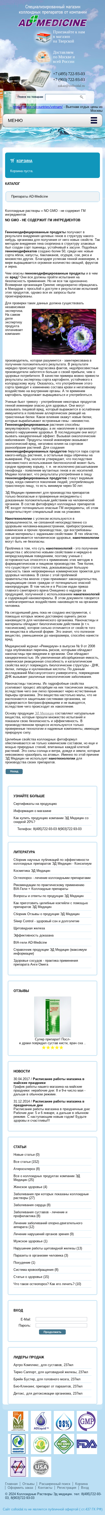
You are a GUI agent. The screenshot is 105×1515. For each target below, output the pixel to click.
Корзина (24, 161)
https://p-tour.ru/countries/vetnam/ (38, 107)
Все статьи (22, 1162)
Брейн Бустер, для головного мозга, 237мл (47, 1379)
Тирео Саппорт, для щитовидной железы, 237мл (51, 1372)
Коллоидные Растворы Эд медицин (44, 1494)
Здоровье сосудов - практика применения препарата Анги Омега (46, 962)
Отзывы (28, 1484)
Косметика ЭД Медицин (32, 871)
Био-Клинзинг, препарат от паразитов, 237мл (48, 1386)
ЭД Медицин (44, 713)
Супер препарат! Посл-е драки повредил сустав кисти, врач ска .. (52, 1041)
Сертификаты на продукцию (35, 804)
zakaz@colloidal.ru (71, 86)
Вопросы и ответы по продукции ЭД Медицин (49, 896)
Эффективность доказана (34, 935)
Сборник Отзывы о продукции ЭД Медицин (47, 914)
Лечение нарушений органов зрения (41, 1234)
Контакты (45, 1488)
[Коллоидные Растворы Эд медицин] (52, 13)
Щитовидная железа (29, 928)
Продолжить (52, 1331)
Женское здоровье (28, 1187)
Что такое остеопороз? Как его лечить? (44, 1284)
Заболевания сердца (30, 1205)
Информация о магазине (32, 811)
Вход (85, 1488)
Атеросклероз (24, 1169)
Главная (11, 1484)
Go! (82, 97)
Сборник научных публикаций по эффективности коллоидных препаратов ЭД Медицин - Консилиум (52, 861)
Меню (15, 120)
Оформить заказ (20, 1488)
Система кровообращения (34, 1270)
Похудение (22, 1262)
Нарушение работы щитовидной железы (44, 1248)
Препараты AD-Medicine (29, 196)
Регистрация (66, 1488)
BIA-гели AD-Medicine (30, 942)
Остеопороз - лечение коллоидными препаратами (52, 878)
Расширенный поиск (54, 1484)
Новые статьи (24, 1154)
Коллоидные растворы (22, 211)
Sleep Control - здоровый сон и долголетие (46, 921)
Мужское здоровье (28, 1241)
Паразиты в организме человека (38, 1255)
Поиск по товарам (30, 96)
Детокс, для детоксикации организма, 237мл (48, 1393)
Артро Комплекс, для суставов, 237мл (43, 1365)
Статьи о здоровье (28, 1277)
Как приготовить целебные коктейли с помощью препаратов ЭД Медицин (51, 905)
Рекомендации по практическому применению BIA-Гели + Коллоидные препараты (49, 887)
